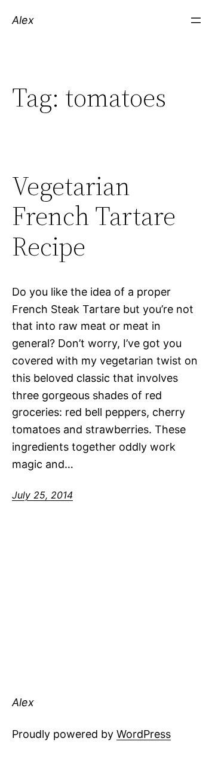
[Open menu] (196, 20)
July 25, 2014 (42, 495)
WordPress (143, 734)
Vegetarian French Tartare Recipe (94, 216)
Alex (23, 20)
